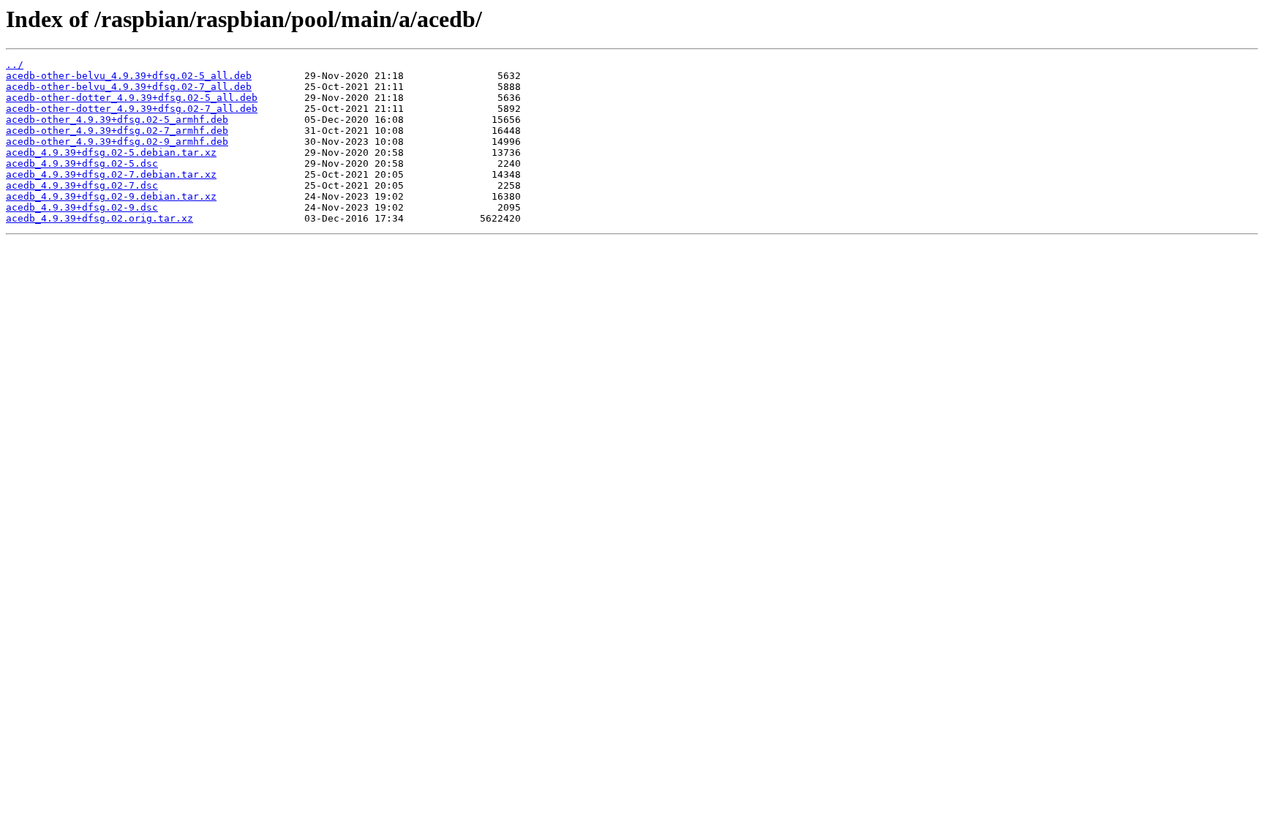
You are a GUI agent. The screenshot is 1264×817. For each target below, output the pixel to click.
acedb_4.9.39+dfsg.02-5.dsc (82, 163)
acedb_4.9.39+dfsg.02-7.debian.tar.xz (111, 174)
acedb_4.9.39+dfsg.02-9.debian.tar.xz (111, 196)
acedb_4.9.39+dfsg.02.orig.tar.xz (99, 218)
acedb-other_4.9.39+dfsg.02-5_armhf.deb (117, 119)
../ (14, 64)
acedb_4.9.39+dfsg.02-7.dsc (82, 185)
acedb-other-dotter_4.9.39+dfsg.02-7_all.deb (131, 108)
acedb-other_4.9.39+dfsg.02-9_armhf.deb (117, 141)
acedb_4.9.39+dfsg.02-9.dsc (82, 207)
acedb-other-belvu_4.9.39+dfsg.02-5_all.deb (129, 75)
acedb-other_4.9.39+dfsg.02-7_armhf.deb (117, 130)
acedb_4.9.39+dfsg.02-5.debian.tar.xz (111, 152)
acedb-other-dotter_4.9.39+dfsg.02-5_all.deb (131, 97)
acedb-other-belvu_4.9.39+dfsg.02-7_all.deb (129, 86)
